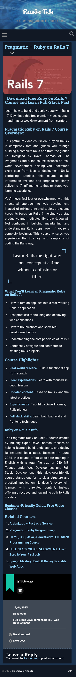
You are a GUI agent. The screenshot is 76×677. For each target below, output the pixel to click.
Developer (19, 613)
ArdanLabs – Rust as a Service (31, 523)
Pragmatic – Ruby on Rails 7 (37, 47)
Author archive (20, 590)
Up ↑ (71, 670)
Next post (19, 640)
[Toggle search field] (71, 33)
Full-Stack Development (28, 619)
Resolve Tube (38, 11)
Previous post (21, 634)
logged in (30, 658)
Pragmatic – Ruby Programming (32, 530)
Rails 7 (48, 619)
